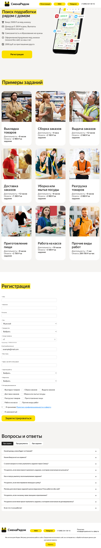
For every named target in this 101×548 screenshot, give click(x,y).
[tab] (7, 443)
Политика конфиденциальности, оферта (88, 530)
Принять (50, 544)
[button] (50, 451)
